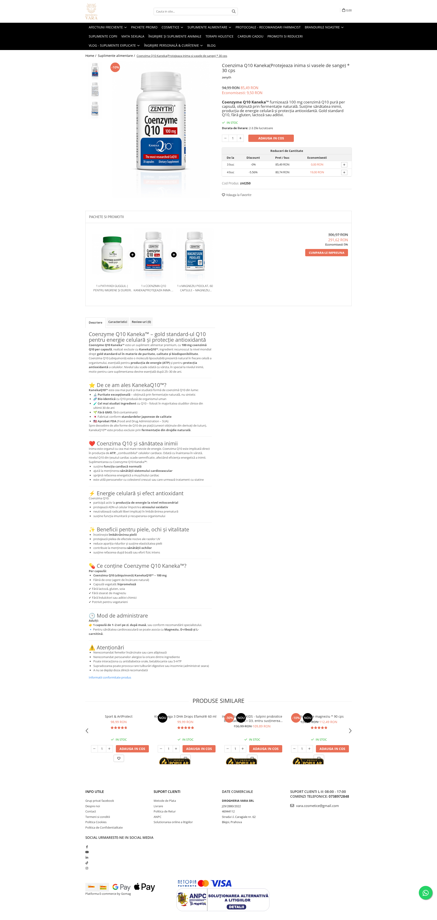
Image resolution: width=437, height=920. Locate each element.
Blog (211, 45)
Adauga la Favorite (238, 195)
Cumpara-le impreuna (326, 253)
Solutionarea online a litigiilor (173, 822)
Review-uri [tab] (141, 322)
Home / (91, 55)
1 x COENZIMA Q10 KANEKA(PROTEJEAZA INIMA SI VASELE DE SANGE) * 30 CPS (153, 288)
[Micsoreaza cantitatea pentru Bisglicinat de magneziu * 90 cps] (294, 748)
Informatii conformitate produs (110, 677)
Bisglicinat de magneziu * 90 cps (319, 716)
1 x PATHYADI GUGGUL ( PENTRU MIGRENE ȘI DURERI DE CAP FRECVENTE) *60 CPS (112, 288)
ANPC (157, 817)
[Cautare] (234, 11)
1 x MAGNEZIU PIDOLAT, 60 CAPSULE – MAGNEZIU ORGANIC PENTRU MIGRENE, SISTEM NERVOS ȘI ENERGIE (195, 288)
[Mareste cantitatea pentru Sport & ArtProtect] (109, 748)
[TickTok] (86, 863)
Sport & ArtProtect (118, 716)
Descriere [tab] (95, 322)
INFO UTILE (94, 791)
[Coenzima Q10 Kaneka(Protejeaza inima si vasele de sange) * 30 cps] (161, 129)
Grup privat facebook (99, 801)
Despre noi (92, 806)
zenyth (226, 77)
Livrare (158, 806)
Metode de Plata (165, 801)
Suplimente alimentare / (117, 55)
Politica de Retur (165, 811)
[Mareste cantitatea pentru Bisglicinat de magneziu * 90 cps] (309, 748)
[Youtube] (86, 852)
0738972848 (339, 796)
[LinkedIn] (86, 857)
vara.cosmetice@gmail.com (317, 805)
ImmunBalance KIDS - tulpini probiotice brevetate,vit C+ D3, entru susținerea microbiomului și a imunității (252, 718)
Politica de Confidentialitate (104, 827)
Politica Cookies (96, 822)
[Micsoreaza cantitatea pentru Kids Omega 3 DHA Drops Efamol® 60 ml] (161, 748)
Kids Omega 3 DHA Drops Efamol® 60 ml (185, 716)
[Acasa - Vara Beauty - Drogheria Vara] (108, 11)
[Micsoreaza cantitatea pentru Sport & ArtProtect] (94, 748)
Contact (90, 811)
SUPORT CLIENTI (167, 791)
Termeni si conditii (97, 817)
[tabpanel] (161, 129)
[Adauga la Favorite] (119, 758)
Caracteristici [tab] (117, 322)
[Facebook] (86, 847)
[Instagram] (86, 868)
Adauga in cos (271, 138)
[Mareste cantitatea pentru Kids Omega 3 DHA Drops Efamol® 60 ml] (176, 748)
